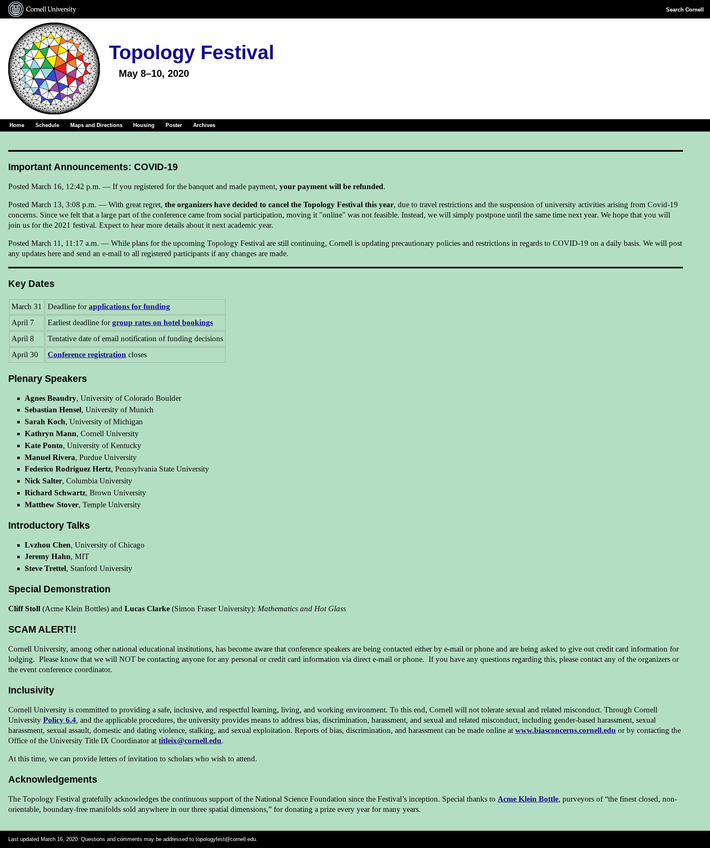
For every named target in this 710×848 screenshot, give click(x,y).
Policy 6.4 (59, 720)
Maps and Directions (96, 125)
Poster (174, 125)
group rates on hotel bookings (162, 322)
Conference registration (87, 354)
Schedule (47, 125)
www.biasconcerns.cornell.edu (565, 730)
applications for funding (129, 306)
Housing (143, 125)
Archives (204, 125)
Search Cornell (685, 10)
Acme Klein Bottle (528, 799)
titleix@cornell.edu (190, 740)
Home (16, 125)
